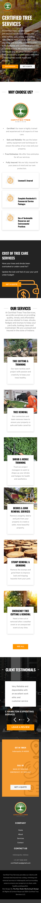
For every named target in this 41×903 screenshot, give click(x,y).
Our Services (10, 66)
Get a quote (11, 284)
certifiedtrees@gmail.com (20, 863)
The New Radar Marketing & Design (26, 889)
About (20, 834)
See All (20, 646)
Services (20, 838)
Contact (20, 842)
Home (20, 830)
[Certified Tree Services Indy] (7, 12)
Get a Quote (27, 66)
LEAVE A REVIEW (21, 727)
